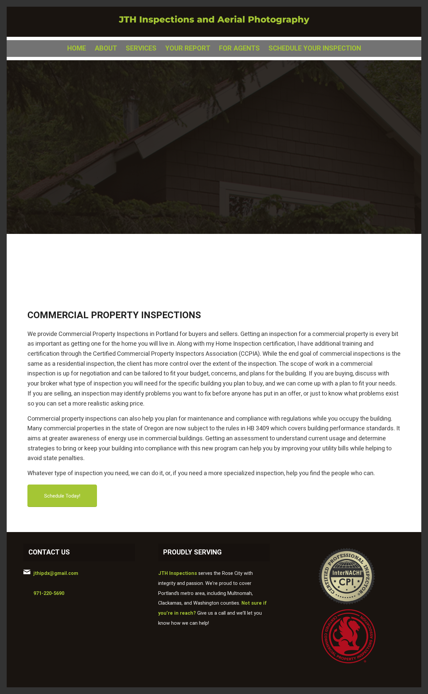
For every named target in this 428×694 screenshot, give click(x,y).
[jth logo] (214, 22)
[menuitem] (76, 48)
